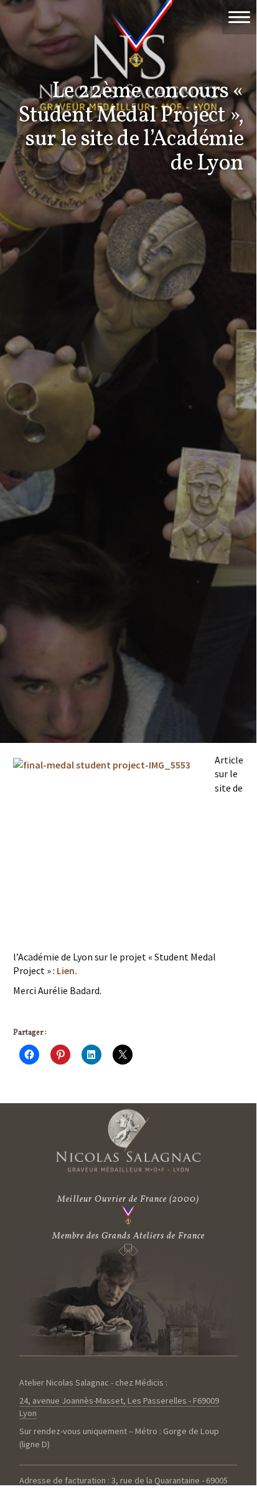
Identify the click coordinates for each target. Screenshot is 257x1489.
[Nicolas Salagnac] (128, 1140)
